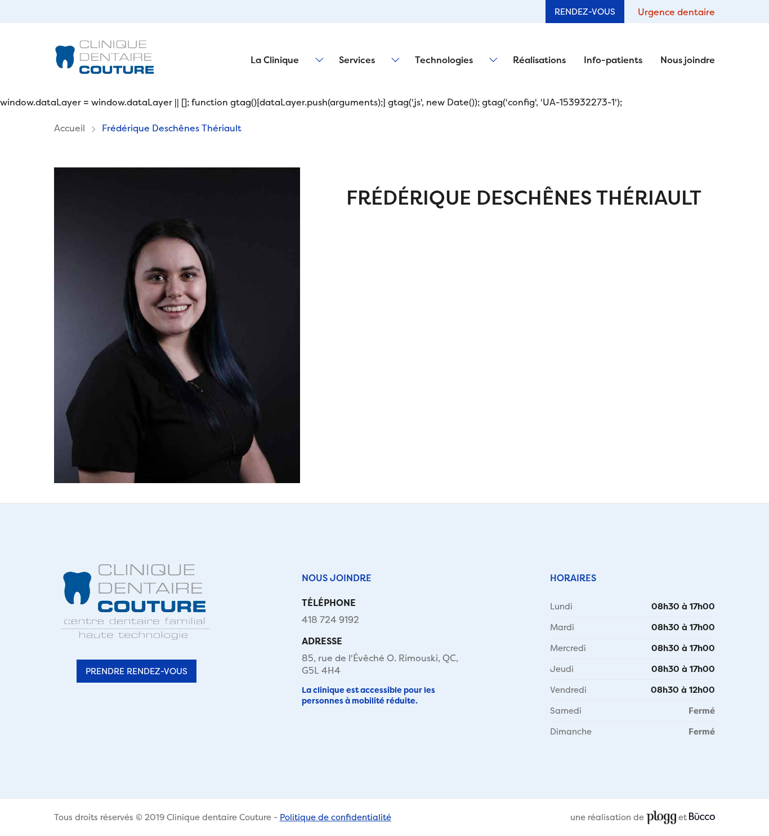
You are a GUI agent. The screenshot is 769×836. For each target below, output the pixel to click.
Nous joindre (687, 60)
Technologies (444, 60)
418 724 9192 (330, 619)
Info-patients (613, 60)
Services (357, 60)
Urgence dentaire (676, 12)
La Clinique (275, 60)
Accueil (69, 128)
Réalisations (539, 60)
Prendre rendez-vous (136, 671)
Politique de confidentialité (335, 817)
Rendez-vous (585, 11)
